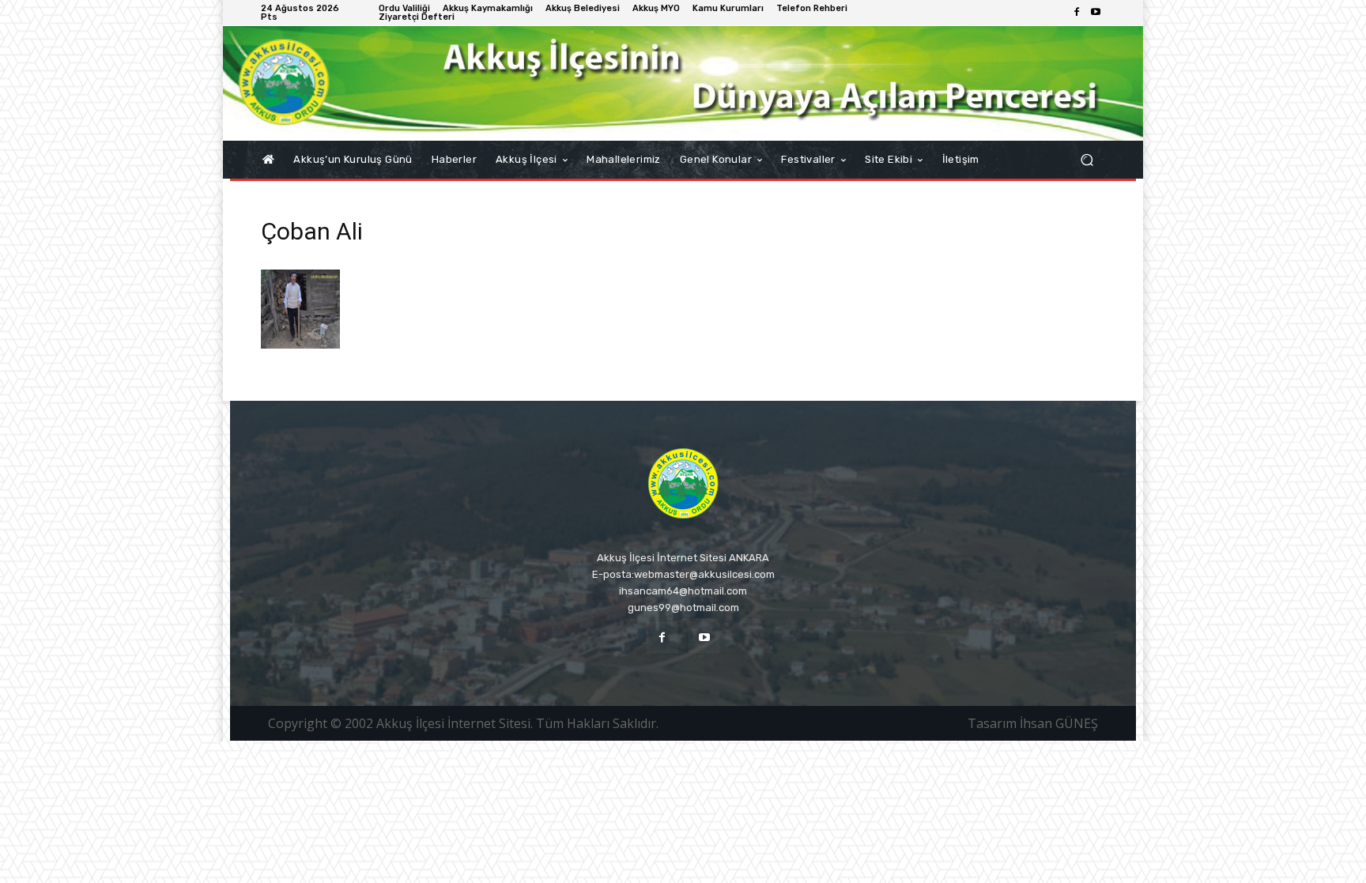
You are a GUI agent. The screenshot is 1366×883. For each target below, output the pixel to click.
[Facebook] (1076, 12)
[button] (1086, 160)
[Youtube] (1095, 12)
